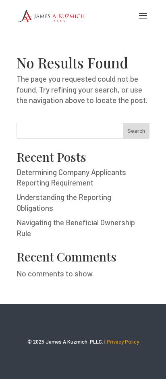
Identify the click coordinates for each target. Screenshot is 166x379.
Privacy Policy (123, 341)
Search (136, 130)
